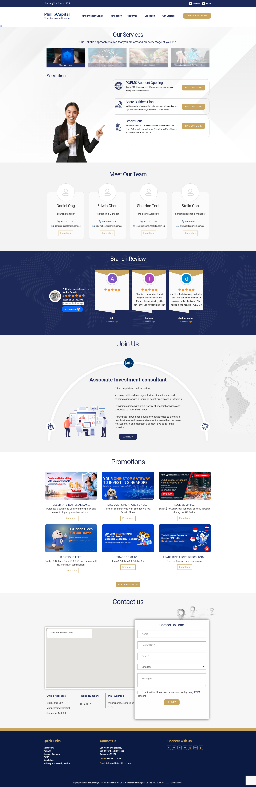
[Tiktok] (201, 748)
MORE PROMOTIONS (128, 584)
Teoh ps (149, 317)
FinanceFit (116, 15)
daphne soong (185, 317)
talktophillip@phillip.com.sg (119, 763)
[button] (51, 427)
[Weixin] (195, 748)
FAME (208, 3)
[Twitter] (174, 748)
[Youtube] (185, 748)
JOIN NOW (128, 436)
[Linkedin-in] (179, 748)
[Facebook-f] (169, 748)
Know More (65, 233)
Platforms (132, 15)
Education (149, 15)
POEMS (196, 3)
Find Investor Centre (93, 15)
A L (111, 317)
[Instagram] (190, 748)
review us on (70, 308)
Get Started (168, 15)
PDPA (197, 692)
